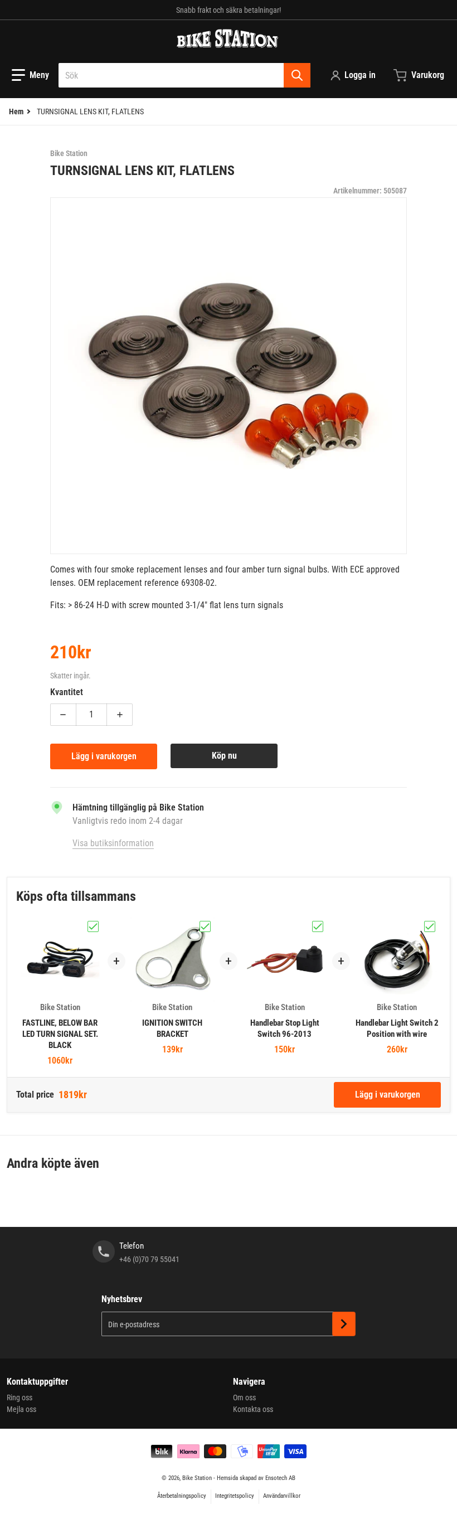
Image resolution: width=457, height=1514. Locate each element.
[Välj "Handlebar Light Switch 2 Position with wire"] (429, 926)
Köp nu (224, 755)
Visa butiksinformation (113, 843)
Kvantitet (66, 692)
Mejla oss (21, 1409)
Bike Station (197, 1478)
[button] (30, 75)
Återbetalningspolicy (181, 1496)
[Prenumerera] (344, 1324)
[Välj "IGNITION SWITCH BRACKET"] (205, 926)
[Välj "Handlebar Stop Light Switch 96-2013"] (317, 926)
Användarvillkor (281, 1496)
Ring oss (19, 1397)
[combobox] (184, 75)
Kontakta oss (253, 1409)
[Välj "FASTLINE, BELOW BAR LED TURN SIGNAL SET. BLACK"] (93, 926)
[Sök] (297, 75)
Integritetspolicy (234, 1496)
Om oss (244, 1397)
